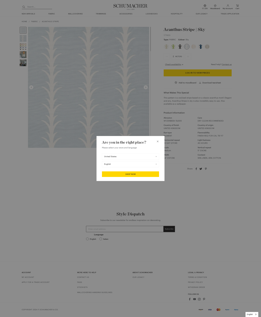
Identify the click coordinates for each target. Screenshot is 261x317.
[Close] (157, 141)
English (250, 314)
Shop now (130, 174)
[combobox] (252, 314)
